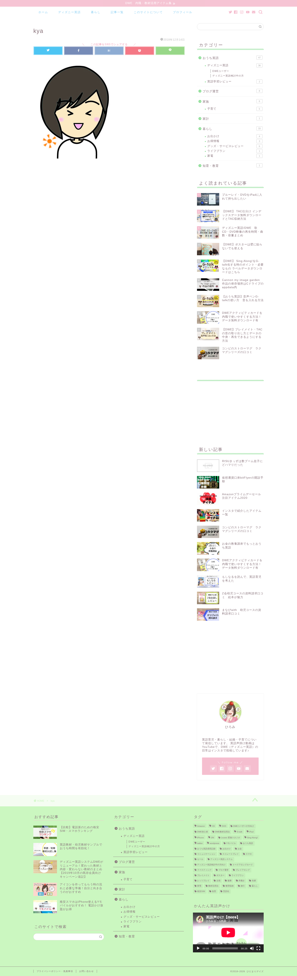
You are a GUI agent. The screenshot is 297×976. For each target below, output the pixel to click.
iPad (251, 832)
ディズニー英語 (69, 12)
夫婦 (254, 880)
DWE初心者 (202, 832)
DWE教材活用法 (222, 832)
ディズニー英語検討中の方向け (211, 865)
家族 (231, 101)
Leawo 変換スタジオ (230, 837)
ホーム (43, 12)
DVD (224, 826)
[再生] (198, 948)
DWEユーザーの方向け (243, 826)
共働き (242, 880)
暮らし (96, 12)
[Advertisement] (230, 409)
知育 (214, 891)
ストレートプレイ (230, 854)
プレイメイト (203, 875)
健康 (229, 880)
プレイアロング (243, 870)
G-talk (239, 832)
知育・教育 (231, 165)
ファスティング (204, 870)
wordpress (214, 843)
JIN (212, 837)
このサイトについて (148, 12)
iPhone (200, 837)
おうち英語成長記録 (206, 849)
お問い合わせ (86, 971)
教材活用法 (213, 886)
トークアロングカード (243, 865)
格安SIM (201, 891)
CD (213, 826)
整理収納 (229, 886)
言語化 (226, 891)
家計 (231, 118)
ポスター (220, 875)
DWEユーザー (220, 71)
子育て (233, 108)
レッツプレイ (203, 880)
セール (200, 859)
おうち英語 (232, 58)
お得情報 (233, 141)
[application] (228, 932)
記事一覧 (117, 12)
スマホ (249, 854)
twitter (200, 843)
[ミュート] (252, 948)
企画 (218, 880)
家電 (233, 155)
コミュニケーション (206, 854)
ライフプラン (233, 150)
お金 (240, 849)
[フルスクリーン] (258, 948)
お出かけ (233, 136)
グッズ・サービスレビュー (233, 146)
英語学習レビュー (233, 81)
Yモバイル (231, 843)
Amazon (201, 826)
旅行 (243, 886)
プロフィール (182, 12)
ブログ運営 (231, 91)
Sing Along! (252, 837)
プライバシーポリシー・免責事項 (55, 971)
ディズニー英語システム (221, 859)
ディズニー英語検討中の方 (228, 75)
